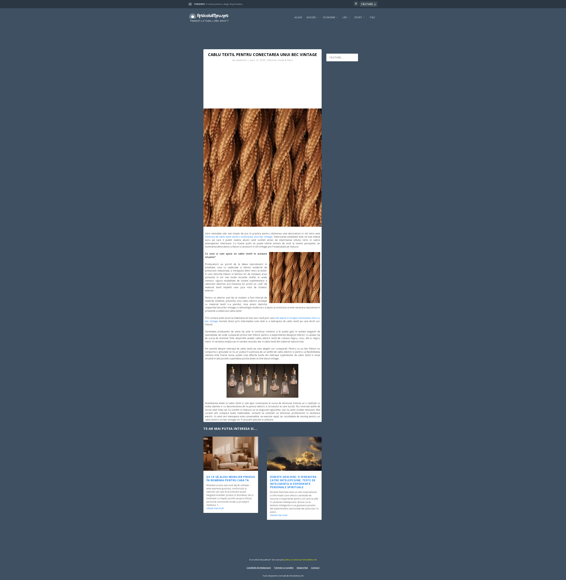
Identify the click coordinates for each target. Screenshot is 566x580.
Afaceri (311, 17)
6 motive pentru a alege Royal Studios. (224, 4)
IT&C (372, 17)
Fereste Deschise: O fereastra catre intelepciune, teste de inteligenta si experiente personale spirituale (293, 482)
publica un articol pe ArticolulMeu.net (300, 559)
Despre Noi (302, 567)
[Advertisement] (262, 86)
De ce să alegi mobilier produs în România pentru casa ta (230, 478)
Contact (315, 567)
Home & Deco (285, 60)
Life (345, 17)
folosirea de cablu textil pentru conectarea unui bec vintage (238, 236)
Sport (358, 17)
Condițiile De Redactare (259, 567)
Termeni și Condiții (283, 567)
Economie (329, 17)
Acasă (298, 17)
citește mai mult (215, 508)
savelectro (241, 60)
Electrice (272, 60)
